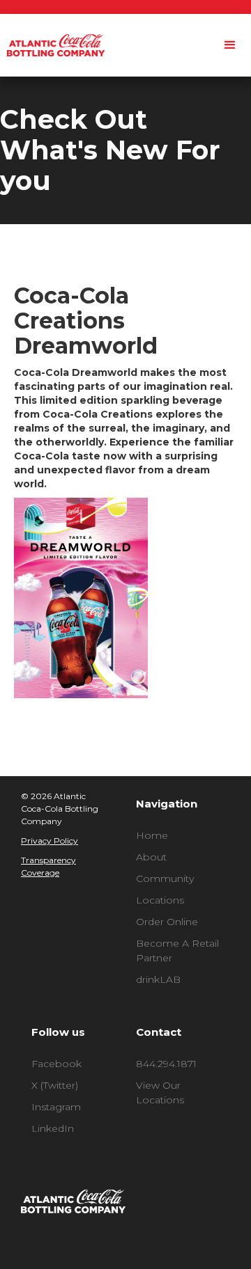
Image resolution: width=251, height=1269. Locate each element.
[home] (52, 45)
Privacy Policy (49, 840)
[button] (230, 45)
